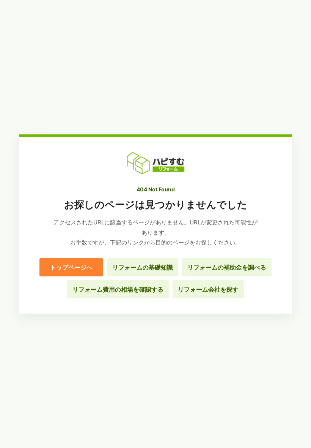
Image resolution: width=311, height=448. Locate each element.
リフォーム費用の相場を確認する (117, 289)
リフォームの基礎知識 (142, 267)
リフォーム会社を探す (208, 289)
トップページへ (71, 267)
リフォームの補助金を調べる (226, 267)
